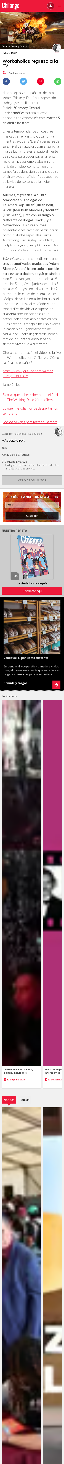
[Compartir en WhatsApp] (57, 81)
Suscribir (32, 516)
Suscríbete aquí (32, 591)
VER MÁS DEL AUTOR (32, 480)
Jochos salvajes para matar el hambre (30, 422)
